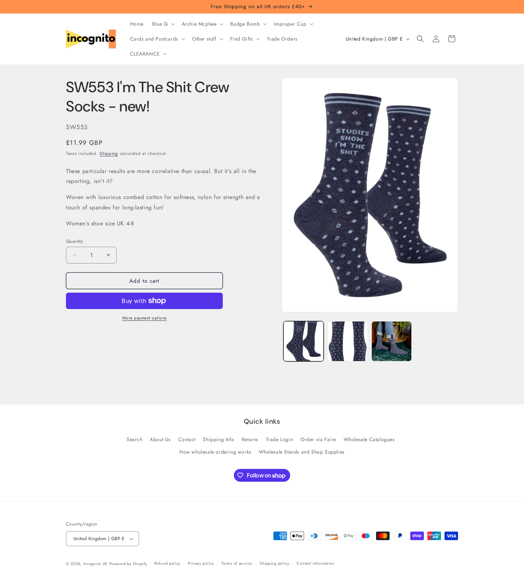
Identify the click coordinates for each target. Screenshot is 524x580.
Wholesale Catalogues (369, 439)
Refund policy (167, 563)
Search (135, 439)
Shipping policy (274, 563)
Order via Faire (318, 439)
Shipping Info (218, 439)
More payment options (144, 318)
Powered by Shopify (128, 563)
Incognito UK (95, 563)
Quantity (74, 240)
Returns (250, 439)
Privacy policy (201, 563)
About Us (160, 439)
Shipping (108, 153)
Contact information (315, 563)
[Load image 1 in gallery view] (303, 341)
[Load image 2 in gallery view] (347, 341)
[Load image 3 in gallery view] (391, 341)
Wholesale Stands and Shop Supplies (302, 451)
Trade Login (279, 439)
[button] (163, 23)
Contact (187, 439)
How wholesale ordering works (215, 451)
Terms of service (236, 563)
